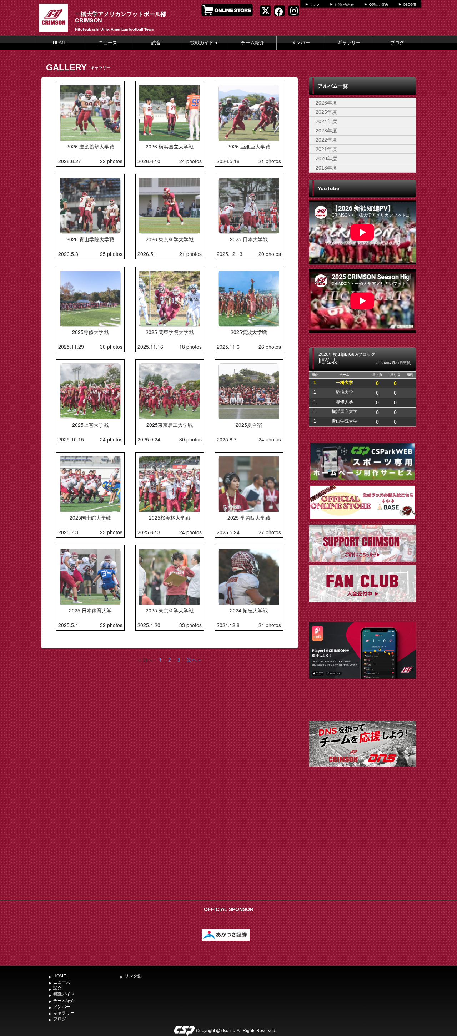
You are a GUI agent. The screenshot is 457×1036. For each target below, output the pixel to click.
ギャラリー (349, 42)
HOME (60, 42)
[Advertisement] (362, 843)
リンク (315, 4)
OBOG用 (409, 4)
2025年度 (326, 112)
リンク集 (133, 976)
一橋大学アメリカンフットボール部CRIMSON (120, 17)
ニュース (108, 42)
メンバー (300, 42)
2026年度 (326, 103)
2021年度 (326, 149)
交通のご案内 (378, 4)
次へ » (194, 659)
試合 (156, 42)
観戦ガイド (204, 42)
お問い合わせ (344, 4)
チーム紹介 (252, 42)
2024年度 (326, 121)
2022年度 (326, 140)
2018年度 (326, 168)
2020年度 (326, 158)
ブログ (397, 42)
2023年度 (326, 130)
